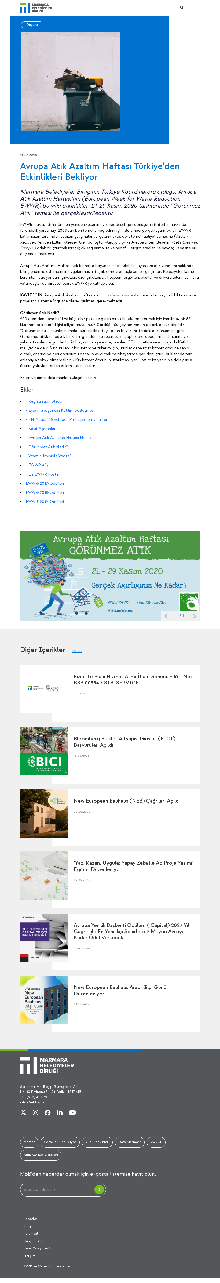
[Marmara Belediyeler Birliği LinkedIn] (60, 1113)
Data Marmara (129, 1142)
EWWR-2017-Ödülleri (45, 483)
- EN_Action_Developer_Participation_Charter (66, 419)
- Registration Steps (44, 401)
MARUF (156, 1142)
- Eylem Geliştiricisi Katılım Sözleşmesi (60, 410)
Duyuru (32, 25)
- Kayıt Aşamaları (41, 428)
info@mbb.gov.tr (33, 1102)
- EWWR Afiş (37, 465)
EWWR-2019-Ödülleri (45, 501)
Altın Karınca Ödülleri (41, 1155)
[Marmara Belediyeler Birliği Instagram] (35, 1113)
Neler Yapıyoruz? (36, 1248)
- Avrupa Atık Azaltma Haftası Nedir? (59, 437)
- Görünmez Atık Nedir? (47, 447)
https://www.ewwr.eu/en (120, 295)
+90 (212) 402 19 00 (36, 1097)
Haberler (30, 1219)
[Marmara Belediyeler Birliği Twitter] (23, 1113)
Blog (27, 1226)
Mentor (29, 1142)
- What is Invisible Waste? (48, 456)
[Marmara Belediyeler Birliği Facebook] (47, 1113)
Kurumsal (30, 1233)
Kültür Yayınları (97, 1142)
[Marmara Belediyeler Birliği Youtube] (72, 1113)
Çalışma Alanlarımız (39, 1241)
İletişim (29, 1256)
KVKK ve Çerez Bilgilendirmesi (47, 1266)
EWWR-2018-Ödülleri (45, 492)
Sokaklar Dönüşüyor (60, 1142)
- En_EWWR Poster (43, 474)
